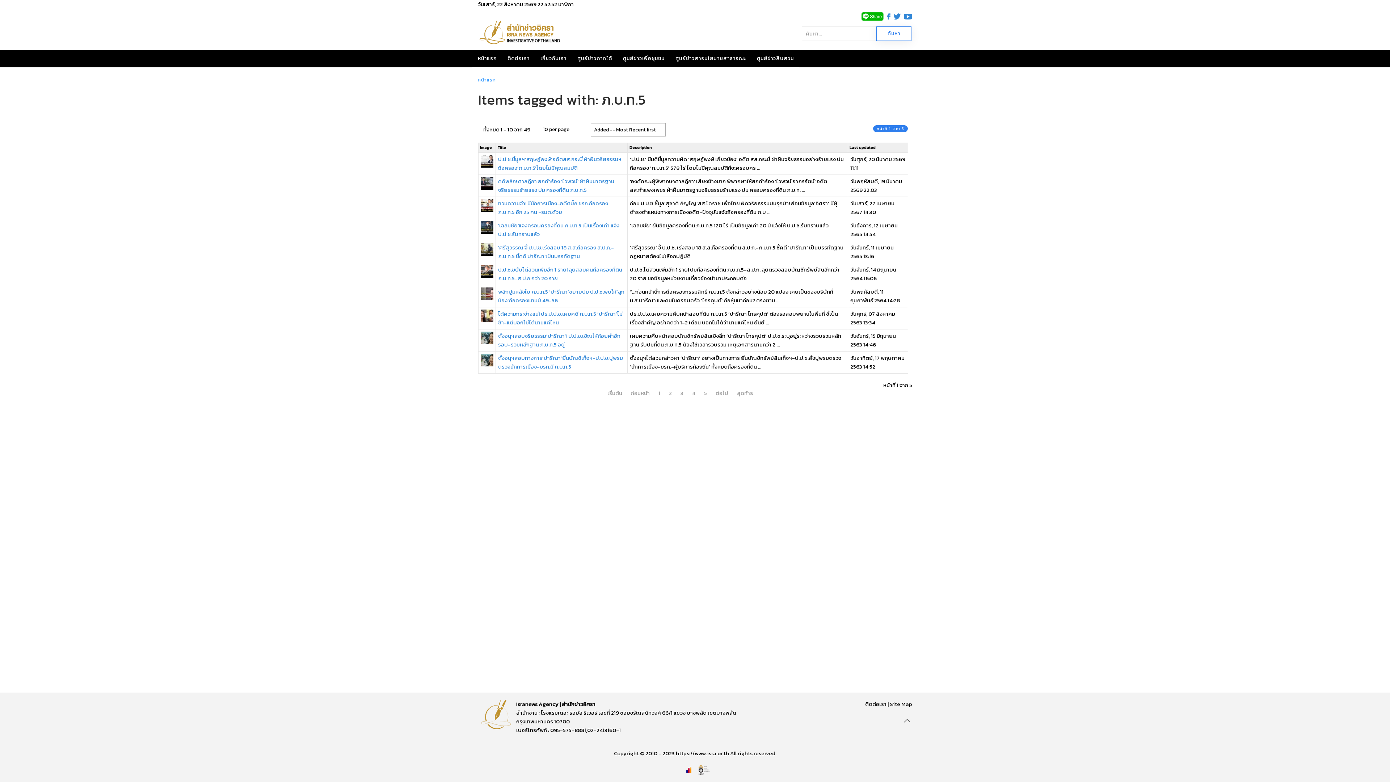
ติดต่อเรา (518, 58)
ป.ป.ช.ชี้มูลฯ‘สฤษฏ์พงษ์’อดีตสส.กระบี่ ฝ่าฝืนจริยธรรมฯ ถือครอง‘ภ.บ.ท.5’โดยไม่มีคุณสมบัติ (560, 163)
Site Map (901, 704)
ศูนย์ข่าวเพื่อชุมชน (644, 58)
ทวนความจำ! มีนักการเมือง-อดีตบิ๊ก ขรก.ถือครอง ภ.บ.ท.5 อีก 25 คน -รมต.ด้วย (553, 207)
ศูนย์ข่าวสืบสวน (775, 58)
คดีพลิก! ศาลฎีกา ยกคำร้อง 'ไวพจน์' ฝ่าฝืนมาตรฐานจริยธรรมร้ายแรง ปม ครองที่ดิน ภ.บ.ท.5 (556, 185)
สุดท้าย (745, 393)
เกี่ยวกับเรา (553, 58)
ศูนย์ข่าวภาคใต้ (594, 58)
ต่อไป (722, 393)
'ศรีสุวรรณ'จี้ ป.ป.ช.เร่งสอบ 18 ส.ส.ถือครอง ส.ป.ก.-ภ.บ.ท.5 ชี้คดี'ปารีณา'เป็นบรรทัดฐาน (556, 251)
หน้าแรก (487, 58)
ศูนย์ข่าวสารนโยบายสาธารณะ (710, 58)
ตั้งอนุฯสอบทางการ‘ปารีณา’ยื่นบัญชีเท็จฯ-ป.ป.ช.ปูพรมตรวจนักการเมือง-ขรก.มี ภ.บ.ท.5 (560, 362)
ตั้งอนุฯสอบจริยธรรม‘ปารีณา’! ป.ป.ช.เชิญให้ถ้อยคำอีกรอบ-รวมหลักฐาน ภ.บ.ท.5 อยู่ (559, 340)
